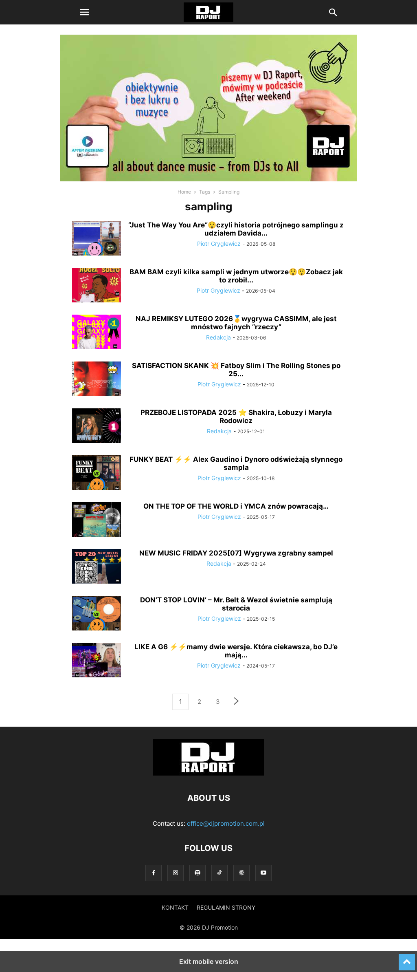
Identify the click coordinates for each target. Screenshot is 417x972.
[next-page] (236, 702)
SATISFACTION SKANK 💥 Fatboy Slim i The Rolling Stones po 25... (236, 369)
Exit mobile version (208, 961)
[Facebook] (153, 873)
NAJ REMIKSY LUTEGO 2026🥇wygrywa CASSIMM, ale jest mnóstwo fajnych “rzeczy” (236, 323)
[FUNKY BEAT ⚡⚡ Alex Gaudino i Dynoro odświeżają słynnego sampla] (96, 473)
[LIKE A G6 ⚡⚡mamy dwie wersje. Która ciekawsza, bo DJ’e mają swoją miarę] (96, 661)
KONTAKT (175, 907)
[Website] (241, 873)
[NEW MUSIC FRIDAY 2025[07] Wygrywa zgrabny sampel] (96, 567)
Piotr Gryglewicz (219, 243)
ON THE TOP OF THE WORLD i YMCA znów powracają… (236, 506)
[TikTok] (219, 873)
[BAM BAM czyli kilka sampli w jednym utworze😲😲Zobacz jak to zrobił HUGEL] (96, 286)
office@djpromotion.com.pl (226, 823)
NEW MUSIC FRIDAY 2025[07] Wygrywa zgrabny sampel (236, 553)
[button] (84, 12)
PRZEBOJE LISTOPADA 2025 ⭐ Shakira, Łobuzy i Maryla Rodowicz (236, 416)
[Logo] (208, 773)
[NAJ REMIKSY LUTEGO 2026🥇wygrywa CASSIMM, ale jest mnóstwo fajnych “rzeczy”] (96, 333)
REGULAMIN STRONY (226, 907)
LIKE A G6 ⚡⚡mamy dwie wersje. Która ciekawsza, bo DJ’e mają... (236, 651)
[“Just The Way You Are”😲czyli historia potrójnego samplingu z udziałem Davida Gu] (96, 239)
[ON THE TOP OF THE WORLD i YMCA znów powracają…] (96, 520)
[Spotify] (197, 873)
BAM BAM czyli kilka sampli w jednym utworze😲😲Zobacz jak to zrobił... (236, 276)
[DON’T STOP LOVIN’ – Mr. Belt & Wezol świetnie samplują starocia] (96, 614)
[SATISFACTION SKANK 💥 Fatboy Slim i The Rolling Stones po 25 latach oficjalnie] (96, 379)
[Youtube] (263, 873)
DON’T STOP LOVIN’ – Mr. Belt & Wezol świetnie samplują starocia (236, 604)
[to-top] (407, 958)
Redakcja (218, 337)
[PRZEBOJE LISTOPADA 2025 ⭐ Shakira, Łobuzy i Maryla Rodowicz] (96, 426)
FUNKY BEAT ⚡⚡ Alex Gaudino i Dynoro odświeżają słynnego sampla (235, 463)
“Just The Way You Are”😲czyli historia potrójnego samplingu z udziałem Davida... (236, 229)
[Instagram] (175, 873)
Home (184, 192)
